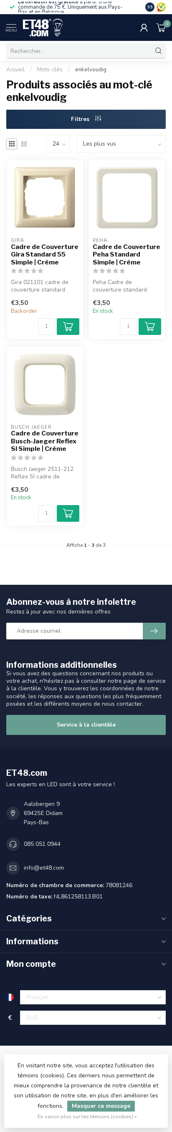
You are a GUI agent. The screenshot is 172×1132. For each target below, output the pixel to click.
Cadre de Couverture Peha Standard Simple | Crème (126, 254)
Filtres (81, 119)
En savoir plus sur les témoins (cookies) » (87, 1116)
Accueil (15, 69)
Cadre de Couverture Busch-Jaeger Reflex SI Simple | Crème (44, 441)
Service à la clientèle (86, 725)
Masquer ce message (101, 1106)
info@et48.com (44, 868)
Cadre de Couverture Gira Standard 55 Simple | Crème (44, 254)
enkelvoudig (90, 69)
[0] (161, 27)
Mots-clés (50, 69)
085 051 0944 (42, 844)
